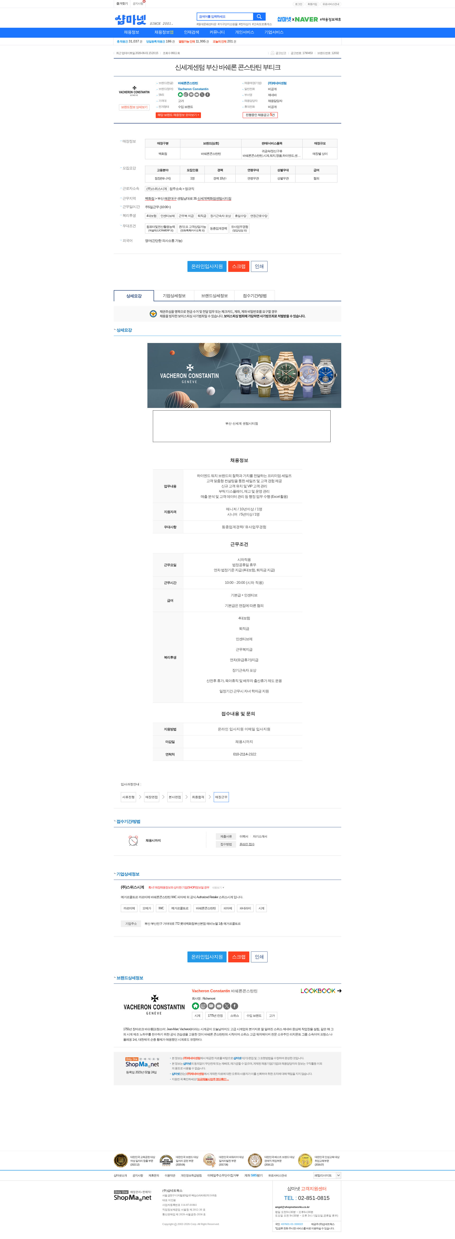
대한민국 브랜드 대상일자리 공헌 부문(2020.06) (187, 1161)
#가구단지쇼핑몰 (227, 24)
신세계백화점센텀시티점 (214, 198)
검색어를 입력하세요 (212, 16)
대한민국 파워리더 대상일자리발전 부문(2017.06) (231, 1161)
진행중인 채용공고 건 (260, 114)
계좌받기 (253, 1175)
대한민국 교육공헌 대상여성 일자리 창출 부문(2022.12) (142, 1161)
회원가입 (312, 4)
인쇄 (259, 266)
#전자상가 (245, 24)
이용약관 (170, 1175)
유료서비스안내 (331, 4)
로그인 (298, 4)
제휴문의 (154, 1175)
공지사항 (138, 3)
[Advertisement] (227, 1129)
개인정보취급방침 (191, 1175)
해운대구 (170, 198)
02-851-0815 (307, 1198)
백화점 (149, 198)
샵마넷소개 (120, 1175)
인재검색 (191, 32)
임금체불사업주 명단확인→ (213, 1079)
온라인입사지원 (207, 266)
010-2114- (241, 754)
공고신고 (281, 53)
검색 (260, 17)
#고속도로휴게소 (262, 24)
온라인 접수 (247, 844)
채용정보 (131, 32)
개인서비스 (244, 32)
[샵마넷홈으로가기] (133, 1191)
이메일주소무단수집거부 (223, 1175)
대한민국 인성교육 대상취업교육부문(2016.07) (327, 1161)
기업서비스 (273, 32)
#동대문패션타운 (206, 24)
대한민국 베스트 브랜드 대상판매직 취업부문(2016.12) (279, 1161)
